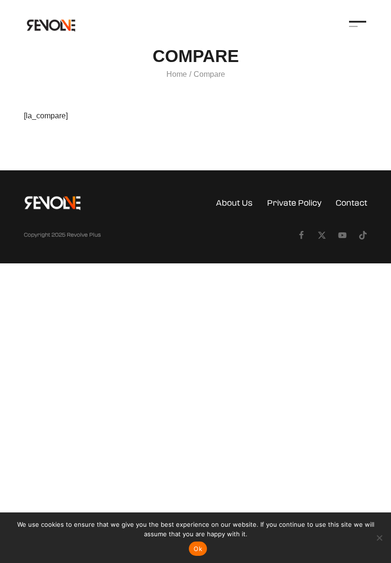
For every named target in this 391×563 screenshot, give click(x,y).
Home (176, 74)
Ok (198, 549)
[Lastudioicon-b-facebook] (301, 235)
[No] (379, 537)
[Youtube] (342, 235)
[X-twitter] (322, 235)
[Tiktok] (363, 235)
